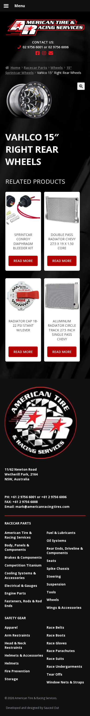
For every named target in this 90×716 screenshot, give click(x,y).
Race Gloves (57, 643)
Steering (54, 576)
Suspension (56, 584)
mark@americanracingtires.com (42, 506)
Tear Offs (54, 674)
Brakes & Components (23, 557)
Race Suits (55, 658)
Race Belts (55, 627)
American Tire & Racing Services (18, 534)
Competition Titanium (23, 565)
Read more (23, 261)
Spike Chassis (58, 568)
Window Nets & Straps (65, 682)
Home (15, 67)
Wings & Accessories (64, 607)
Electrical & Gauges (21, 585)
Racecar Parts (35, 67)
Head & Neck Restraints (15, 645)
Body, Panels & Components (17, 547)
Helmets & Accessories (24, 655)
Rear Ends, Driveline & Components (65, 550)
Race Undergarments (64, 666)
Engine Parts (15, 593)
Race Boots (56, 635)
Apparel (11, 627)
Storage (11, 679)
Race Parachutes (61, 651)
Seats (51, 560)
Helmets (12, 663)
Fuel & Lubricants (61, 532)
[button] (81, 86)
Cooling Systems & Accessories (20, 575)
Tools (51, 592)
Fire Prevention (17, 671)
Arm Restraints (17, 635)
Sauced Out (51, 708)
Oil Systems (56, 540)
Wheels (57, 67)
